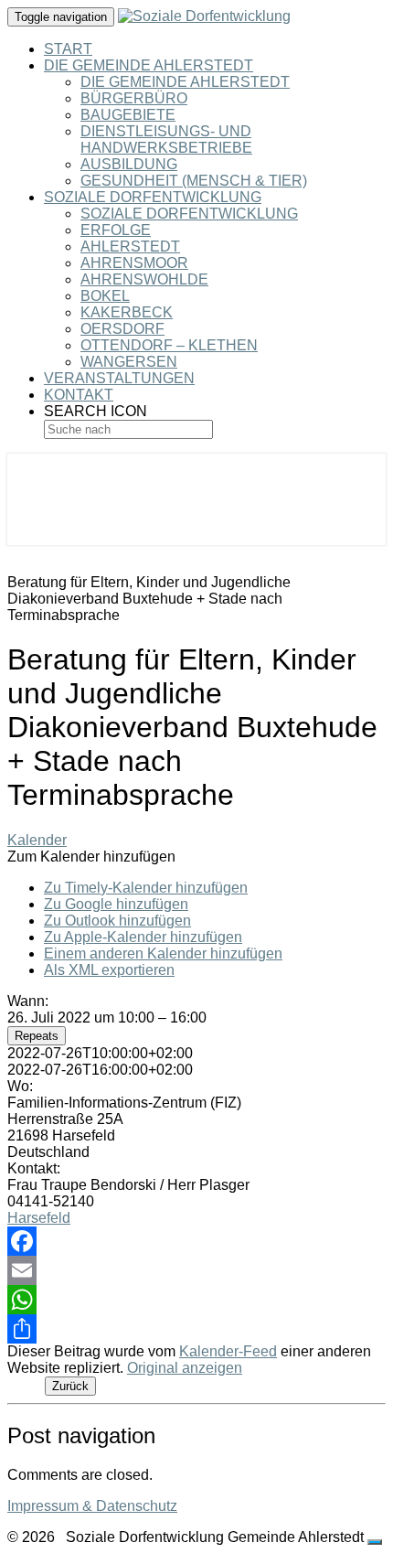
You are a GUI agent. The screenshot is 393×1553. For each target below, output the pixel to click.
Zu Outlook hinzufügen (117, 920)
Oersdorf (122, 329)
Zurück (70, 1386)
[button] (91, 856)
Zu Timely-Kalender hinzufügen (146, 887)
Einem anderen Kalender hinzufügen (163, 953)
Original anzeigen (184, 1368)
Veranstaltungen (119, 378)
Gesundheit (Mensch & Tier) (193, 180)
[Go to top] (374, 1542)
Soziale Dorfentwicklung (152, 197)
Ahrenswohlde (144, 279)
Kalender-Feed (228, 1351)
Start (68, 49)
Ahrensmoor (134, 263)
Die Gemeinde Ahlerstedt (148, 65)
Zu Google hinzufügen (116, 904)
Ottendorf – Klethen (169, 345)
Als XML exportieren (109, 970)
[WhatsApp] (196, 1299)
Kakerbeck (126, 312)
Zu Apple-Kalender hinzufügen (143, 937)
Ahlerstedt (130, 246)
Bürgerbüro (133, 98)
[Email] (196, 1270)
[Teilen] (196, 1329)
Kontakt (78, 394)
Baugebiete (127, 115)
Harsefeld (38, 1218)
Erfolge (115, 230)
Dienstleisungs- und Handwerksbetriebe (166, 139)
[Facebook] (196, 1241)
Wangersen (128, 362)
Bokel (105, 296)
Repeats (36, 1036)
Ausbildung (128, 164)
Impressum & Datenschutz (92, 1506)
